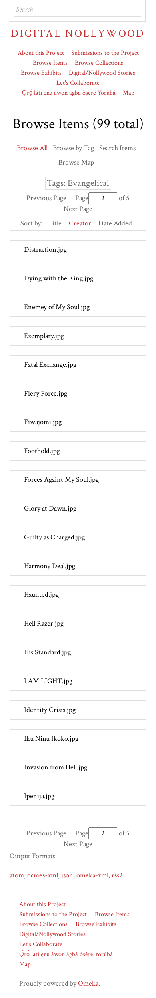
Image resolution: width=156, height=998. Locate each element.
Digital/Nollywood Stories (102, 73)
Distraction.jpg (45, 249)
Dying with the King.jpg (58, 278)
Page (81, 198)
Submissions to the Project (105, 53)
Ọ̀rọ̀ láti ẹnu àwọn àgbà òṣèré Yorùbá (69, 93)
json (67, 875)
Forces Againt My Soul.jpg (61, 479)
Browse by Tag (73, 148)
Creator (80, 223)
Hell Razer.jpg (44, 623)
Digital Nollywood (78, 33)
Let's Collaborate (78, 83)
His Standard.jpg (47, 652)
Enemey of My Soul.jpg (57, 307)
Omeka (88, 983)
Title (55, 223)
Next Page (78, 208)
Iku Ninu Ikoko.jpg (51, 738)
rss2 (117, 875)
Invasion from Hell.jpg (55, 767)
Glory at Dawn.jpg (50, 508)
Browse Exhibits (41, 73)
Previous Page (46, 198)
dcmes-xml (42, 875)
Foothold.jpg (42, 450)
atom (17, 875)
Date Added (115, 223)
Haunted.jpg (41, 594)
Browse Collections (99, 63)
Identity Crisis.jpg (50, 709)
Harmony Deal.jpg (49, 566)
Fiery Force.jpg (45, 393)
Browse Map (76, 162)
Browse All (32, 148)
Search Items (117, 148)
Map (128, 93)
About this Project (41, 53)
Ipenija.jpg (39, 796)
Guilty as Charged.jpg (54, 537)
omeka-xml (92, 875)
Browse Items (50, 63)
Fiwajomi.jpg (43, 422)
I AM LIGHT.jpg (48, 681)
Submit (134, 9)
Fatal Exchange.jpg (50, 364)
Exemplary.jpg (44, 335)
